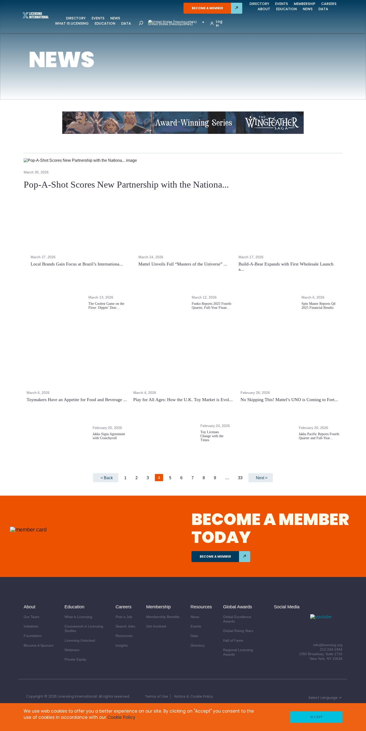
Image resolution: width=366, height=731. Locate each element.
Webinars (71, 650)
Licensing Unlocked (79, 640)
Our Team (31, 617)
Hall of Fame (233, 640)
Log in (219, 23)
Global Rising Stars (238, 631)
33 (240, 478)
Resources (124, 636)
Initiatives (31, 626)
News (115, 18)
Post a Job (124, 617)
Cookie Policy (121, 717)
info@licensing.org (327, 645)
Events (98, 18)
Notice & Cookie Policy (193, 696)
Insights (122, 645)
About (264, 8)
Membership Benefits (163, 617)
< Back (107, 478)
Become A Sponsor (39, 645)
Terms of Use (156, 696)
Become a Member (207, 8)
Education (105, 23)
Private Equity (75, 659)
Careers (328, 3)
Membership (304, 3)
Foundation (33, 636)
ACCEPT (316, 717)
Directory (76, 18)
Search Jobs (125, 626)
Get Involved (156, 626)
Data (126, 23)
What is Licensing (72, 23)
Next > (261, 478)
